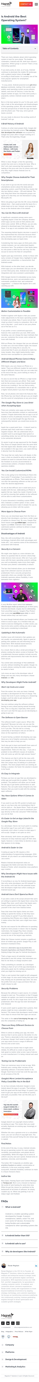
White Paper (28, 1331)
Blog (2, 1331)
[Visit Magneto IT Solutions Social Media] (3, 1323)
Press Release (19, 1331)
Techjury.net (7, 1183)
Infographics (9, 1331)
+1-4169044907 (6, 1327)
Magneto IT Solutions (11, 1376)
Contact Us (26, 4)
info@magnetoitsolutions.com (23, 1327)
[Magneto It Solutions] (6, 4)
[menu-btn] (36, 4)
